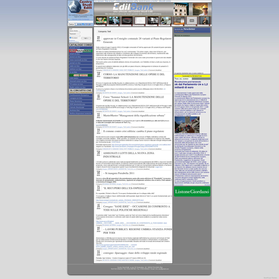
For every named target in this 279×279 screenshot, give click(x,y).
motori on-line (75, 57)
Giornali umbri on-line (78, 81)
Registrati (72, 40)
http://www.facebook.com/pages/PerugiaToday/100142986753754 (135, 146)
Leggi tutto (158, 167)
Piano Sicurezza (76, 101)
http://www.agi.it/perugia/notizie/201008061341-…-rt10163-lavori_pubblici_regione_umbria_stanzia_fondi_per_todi (116, 245)
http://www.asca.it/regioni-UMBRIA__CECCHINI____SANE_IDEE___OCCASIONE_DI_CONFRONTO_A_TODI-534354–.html (131, 222)
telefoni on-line (75, 69)
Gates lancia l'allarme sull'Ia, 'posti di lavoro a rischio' (126, 1)
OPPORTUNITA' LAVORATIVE (117, 169)
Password (73, 34)
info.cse (133, 169)
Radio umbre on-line (77, 87)
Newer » (159, 263)
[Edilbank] (133, 12)
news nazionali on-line (78, 60)
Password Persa (74, 42)
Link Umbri (74, 78)
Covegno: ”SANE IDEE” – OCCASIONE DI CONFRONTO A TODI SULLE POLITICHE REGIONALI (136, 208)
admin (146, 70)
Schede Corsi (75, 48)
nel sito (79, 24)
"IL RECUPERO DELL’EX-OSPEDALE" (125, 188)
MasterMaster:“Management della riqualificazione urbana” (134, 115)
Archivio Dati (75, 110)
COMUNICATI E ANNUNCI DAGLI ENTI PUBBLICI (118, 70)
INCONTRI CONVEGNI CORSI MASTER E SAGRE (118, 260)
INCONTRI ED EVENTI (109, 93)
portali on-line (75, 63)
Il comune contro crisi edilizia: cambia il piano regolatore (133, 131)
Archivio (207, 185)
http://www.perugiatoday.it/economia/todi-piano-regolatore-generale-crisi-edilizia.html (141, 145)
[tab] (183, 78)
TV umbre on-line (76, 84)
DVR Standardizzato (77, 104)
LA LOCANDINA (102, 109)
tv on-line (73, 72)
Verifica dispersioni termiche (80, 113)
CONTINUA (116, 142)
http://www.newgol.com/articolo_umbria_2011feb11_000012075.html (119, 200)
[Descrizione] (80, 46)
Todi (141, 70)
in (84, 24)
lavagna (137, 70)
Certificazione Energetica (79, 95)
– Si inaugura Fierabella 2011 (118, 173)
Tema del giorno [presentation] (181, 79)
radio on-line (74, 66)
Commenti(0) (178, 185)
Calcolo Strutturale (77, 107)
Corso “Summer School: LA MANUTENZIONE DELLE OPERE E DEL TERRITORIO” (133, 98)
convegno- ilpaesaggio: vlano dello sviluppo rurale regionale (135, 252)
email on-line (75, 54)
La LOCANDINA (102, 125)
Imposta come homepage (80, 19)
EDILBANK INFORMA (109, 184)
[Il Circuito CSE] (80, 93)
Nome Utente (74, 31)
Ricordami (74, 38)
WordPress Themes (270, 278)
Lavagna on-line (76, 98)
